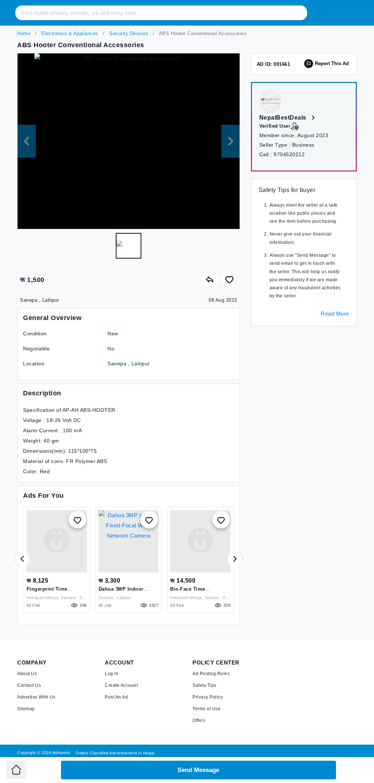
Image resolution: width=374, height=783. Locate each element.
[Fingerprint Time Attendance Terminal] (57, 541)
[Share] (209, 279)
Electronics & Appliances (69, 33)
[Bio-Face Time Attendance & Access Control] (200, 541)
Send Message (198, 770)
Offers (198, 720)
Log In (111, 673)
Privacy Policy (207, 697)
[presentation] (22, 559)
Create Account (121, 685)
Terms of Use (206, 708)
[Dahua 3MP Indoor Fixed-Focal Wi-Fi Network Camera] (129, 541)
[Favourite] (229, 279)
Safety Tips (204, 685)
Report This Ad (332, 63)
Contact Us (29, 685)
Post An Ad (116, 697)
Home (23, 33)
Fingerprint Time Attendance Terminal (52, 592)
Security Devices (128, 33)
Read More (335, 313)
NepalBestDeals (283, 117)
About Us (27, 673)
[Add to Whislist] (77, 519)
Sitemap (26, 708)
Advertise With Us (36, 697)
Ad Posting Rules (211, 673)
